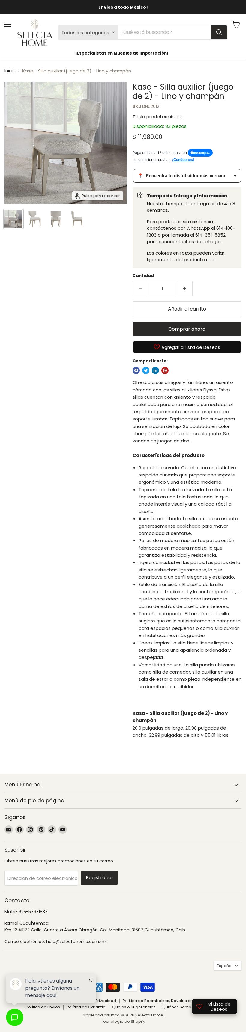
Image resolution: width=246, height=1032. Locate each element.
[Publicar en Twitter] (145, 370)
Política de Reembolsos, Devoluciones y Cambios (171, 1001)
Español (224, 966)
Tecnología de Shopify (123, 1021)
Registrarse (99, 877)
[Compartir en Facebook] (136, 370)
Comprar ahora (187, 329)
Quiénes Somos (178, 1007)
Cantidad (143, 275)
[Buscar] (219, 32)
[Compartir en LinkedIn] (155, 370)
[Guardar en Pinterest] (165, 370)
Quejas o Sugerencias (134, 1007)
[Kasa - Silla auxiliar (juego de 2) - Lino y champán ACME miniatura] (13, 219)
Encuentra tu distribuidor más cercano (187, 175)
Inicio (10, 70)
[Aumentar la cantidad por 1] (185, 288)
